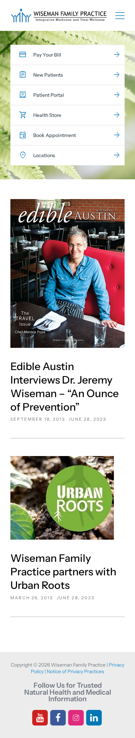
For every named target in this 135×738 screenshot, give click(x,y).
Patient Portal (48, 95)
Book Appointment (54, 135)
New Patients (48, 75)
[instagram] (76, 717)
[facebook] (58, 717)
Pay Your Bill (47, 55)
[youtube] (40, 717)
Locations (44, 155)
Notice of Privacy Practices (75, 671)
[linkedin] (94, 717)
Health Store (47, 115)
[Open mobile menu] (120, 15)
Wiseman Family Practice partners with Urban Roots (63, 572)
